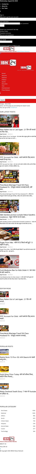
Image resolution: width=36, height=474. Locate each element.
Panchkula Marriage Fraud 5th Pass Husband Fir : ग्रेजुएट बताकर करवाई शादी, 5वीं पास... (16, 187)
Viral (3, 86)
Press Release (6, 90)
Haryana (4, 75)
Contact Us (5, 4)
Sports (4, 81)
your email (3, 39)
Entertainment (6, 88)
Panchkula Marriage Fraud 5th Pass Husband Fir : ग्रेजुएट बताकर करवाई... (14, 334)
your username (4, 21)
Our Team (5, 8)
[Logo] (8, 70)
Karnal (3, 73)
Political (4, 79)
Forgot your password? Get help (9, 29)
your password (24, 23)
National (4, 77)
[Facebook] (0, 11)
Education (5, 84)
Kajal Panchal (3, 134)
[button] (0, 53)
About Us (4, 6)
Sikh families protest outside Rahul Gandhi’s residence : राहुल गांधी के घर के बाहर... (17, 216)
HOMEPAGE (13, 107)
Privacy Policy (4, 31)
